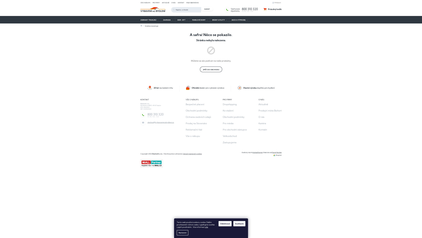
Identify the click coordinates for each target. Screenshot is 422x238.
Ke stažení (228, 110)
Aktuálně (165, 3)
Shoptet (279, 155)
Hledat (207, 9)
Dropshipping (230, 104)
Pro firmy (156, 3)
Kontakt (181, 3)
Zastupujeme (230, 142)
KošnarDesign (258, 152)
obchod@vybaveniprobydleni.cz (161, 122)
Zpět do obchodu (211, 70)
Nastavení (182, 233)
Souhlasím (239, 224)
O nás (173, 3)
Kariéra (262, 123)
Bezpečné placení (195, 104)
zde (206, 227)
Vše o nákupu (145, 3)
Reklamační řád (194, 129)
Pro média (228, 123)
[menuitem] (149, 19)
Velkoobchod (230, 136)
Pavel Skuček (277, 152)
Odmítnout (225, 224)
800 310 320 (156, 114)
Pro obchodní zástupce (235, 129)
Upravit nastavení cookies (192, 154)
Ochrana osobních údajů (198, 117)
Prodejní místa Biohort (270, 110)
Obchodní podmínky (196, 110)
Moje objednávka (192, 3)
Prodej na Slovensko (196, 123)
